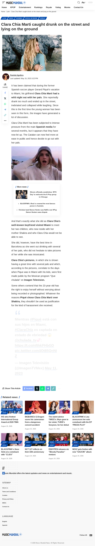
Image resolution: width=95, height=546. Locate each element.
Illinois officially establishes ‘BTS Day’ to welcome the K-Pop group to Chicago (43, 194)
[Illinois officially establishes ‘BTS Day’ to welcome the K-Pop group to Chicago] (21, 194)
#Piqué (35, 319)
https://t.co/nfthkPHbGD (34, 345)
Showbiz (19, 18)
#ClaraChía (24, 330)
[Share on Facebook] (5, 93)
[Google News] (91, 535)
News (11, 18)
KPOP (18, 409)
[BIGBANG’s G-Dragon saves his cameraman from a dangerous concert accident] (35, 407)
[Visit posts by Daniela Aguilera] (5, 76)
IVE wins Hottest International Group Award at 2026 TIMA (10, 419)
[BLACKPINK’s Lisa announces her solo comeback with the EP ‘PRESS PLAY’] (83, 407)
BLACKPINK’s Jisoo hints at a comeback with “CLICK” (10, 452)
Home (3, 11)
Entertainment (8, 409)
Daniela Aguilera (16, 75)
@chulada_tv (25, 340)
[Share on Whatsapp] (5, 104)
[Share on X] (5, 98)
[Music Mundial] (16, 2)
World (42, 18)
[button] (4, 2)
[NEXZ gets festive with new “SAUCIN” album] (83, 439)
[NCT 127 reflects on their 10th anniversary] (35, 439)
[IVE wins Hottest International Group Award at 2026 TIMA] (12, 407)
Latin (8, 11)
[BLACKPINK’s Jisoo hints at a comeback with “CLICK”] (12, 439)
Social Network (31, 18)
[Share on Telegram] (5, 109)
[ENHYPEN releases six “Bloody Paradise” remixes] (59, 439)
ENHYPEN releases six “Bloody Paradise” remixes (59, 452)
